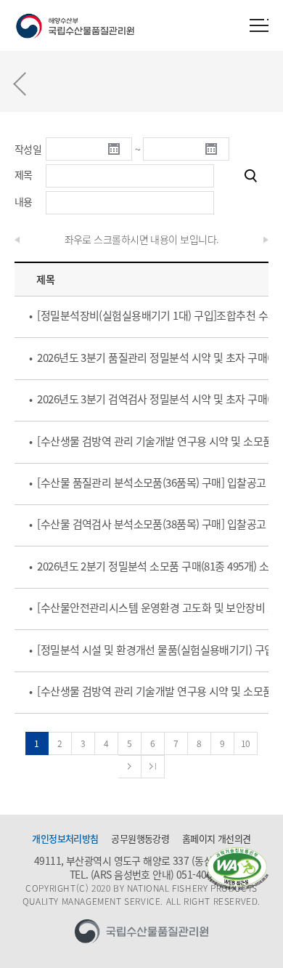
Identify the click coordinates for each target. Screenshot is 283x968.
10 (245, 743)
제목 (24, 174)
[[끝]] (153, 766)
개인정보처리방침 (65, 838)
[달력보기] (119, 149)
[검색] (250, 176)
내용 (24, 201)
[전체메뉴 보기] (259, 25)
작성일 (28, 149)
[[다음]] (130, 766)
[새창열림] (236, 868)
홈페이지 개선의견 (216, 838)
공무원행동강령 (140, 838)
